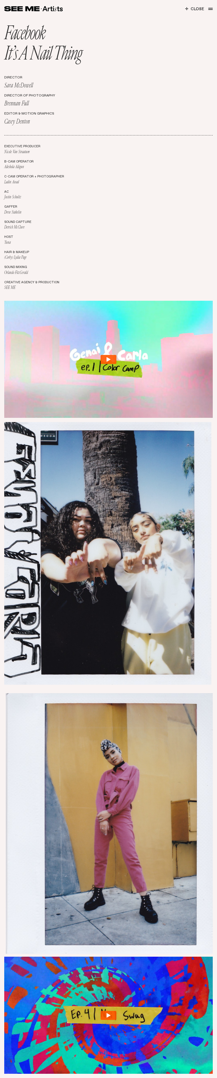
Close (194, 9)
